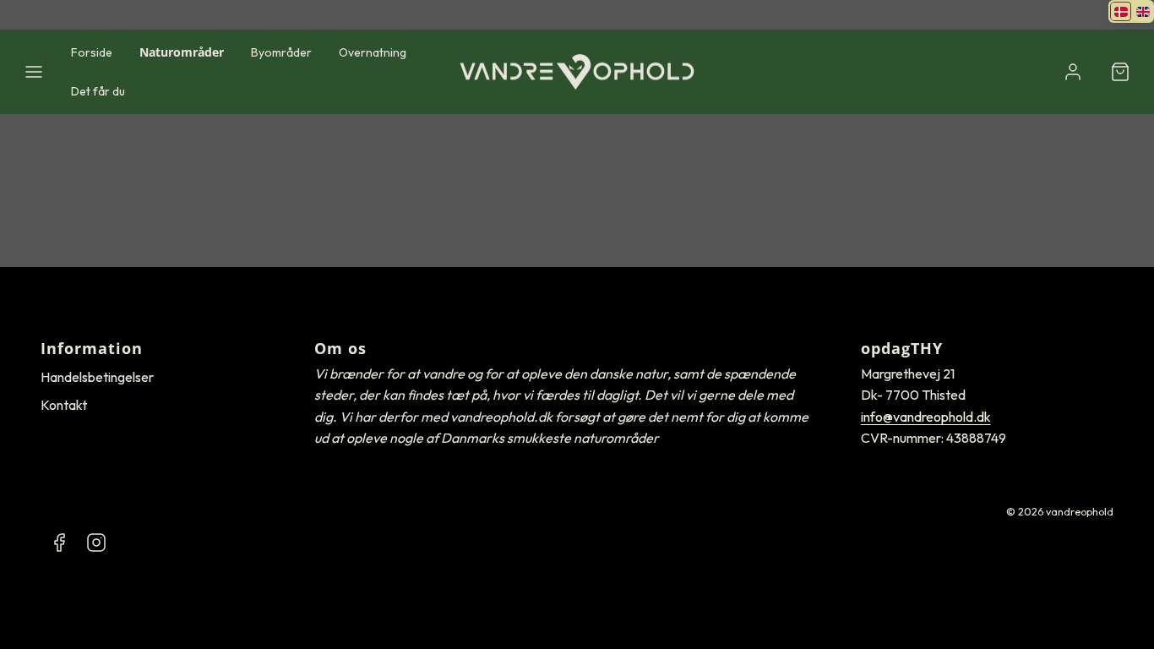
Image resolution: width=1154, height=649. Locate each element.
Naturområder (181, 52)
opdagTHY (902, 348)
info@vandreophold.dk (926, 416)
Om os (340, 348)
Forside (91, 52)
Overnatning (372, 52)
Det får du (98, 91)
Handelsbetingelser (97, 376)
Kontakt (64, 404)
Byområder (281, 52)
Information (92, 348)
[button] (34, 72)
